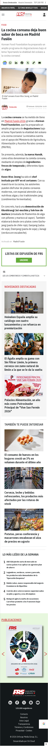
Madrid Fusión (19, 241)
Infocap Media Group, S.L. (27, 736)
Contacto (24, 714)
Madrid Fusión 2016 (15, 121)
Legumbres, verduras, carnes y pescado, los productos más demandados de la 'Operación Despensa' (22, 575)
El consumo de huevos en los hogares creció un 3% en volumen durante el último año (22, 458)
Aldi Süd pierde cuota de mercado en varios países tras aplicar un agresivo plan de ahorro (23, 564)
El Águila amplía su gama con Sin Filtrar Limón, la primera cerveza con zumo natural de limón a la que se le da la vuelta (23, 364)
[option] (24, 650)
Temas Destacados (10, 2)
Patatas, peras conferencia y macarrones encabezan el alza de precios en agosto (22, 537)
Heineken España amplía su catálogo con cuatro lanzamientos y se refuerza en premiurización (22, 322)
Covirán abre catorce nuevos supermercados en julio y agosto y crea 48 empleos (24, 592)
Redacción (13, 107)
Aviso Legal (24, 720)
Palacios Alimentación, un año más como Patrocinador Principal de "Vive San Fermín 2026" (22, 405)
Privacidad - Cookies (24, 730)
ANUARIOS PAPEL (8, 8)
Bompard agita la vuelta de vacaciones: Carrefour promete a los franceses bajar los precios (22, 601)
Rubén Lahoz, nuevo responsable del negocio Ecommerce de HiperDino (24, 584)
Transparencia (24, 724)
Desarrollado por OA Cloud (24, 741)
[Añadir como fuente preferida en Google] (43, 724)
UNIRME (24, 260)
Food (4, 25)
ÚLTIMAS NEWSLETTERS (28, 8)
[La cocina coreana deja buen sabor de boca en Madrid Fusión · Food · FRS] (24, 14)
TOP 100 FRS (39, 2)
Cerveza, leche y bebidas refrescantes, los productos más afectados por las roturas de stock (23, 498)
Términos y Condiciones (23, 727)
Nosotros (24, 717)
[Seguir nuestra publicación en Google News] (4, 63)
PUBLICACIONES (11, 620)
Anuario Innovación (25, 2)
